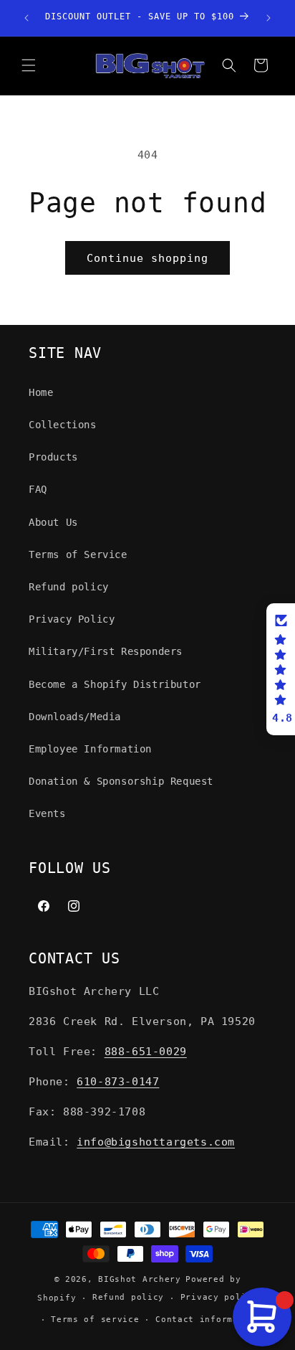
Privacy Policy (72, 619)
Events (47, 813)
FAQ (38, 489)
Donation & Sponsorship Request (121, 781)
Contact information (207, 1319)
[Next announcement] (268, 18)
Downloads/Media (75, 716)
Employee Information (90, 749)
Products (53, 457)
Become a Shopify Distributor (115, 684)
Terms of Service (78, 554)
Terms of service (95, 1319)
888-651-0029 (146, 1051)
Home (41, 392)
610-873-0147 (118, 1081)
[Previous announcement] (26, 18)
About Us (53, 522)
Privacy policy (219, 1297)
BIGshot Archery (139, 1279)
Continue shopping (147, 258)
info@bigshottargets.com (156, 1142)
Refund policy (69, 587)
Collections (63, 424)
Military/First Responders (106, 651)
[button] (28, 65)
